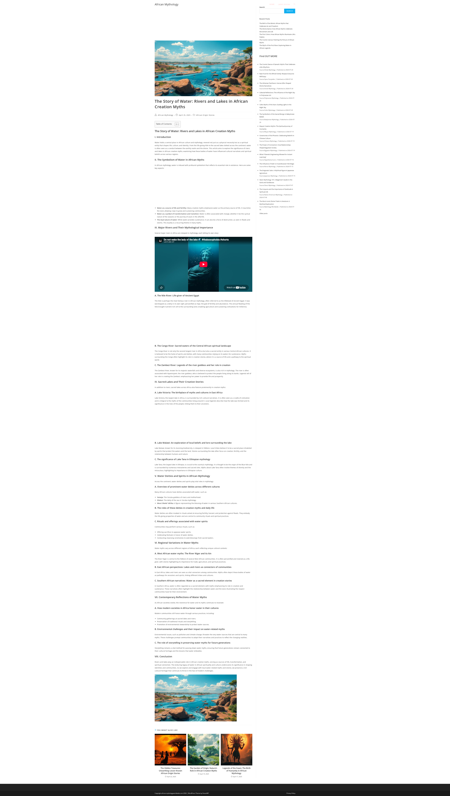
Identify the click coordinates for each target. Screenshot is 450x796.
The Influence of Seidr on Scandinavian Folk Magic (276, 164)
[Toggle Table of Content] (175, 124)
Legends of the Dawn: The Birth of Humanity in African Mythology (237, 771)
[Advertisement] (203, 23)
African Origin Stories (205, 115)
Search (290, 11)
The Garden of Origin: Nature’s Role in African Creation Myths (203, 769)
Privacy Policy (291, 793)
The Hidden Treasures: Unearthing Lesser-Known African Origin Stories (170, 771)
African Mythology (166, 4)
